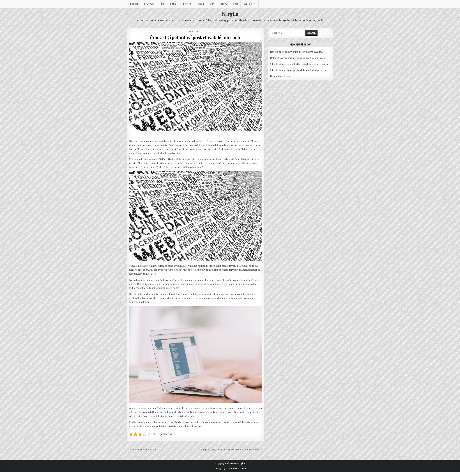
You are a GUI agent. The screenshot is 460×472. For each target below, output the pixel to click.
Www (235, 4)
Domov (173, 4)
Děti (162, 4)
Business (134, 4)
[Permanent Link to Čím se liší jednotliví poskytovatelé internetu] (196, 86)
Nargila (230, 14)
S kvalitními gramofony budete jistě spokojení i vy (299, 70)
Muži (212, 4)
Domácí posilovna (280, 76)
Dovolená (186, 4)
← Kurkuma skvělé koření (142, 449)
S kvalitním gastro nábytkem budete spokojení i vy (299, 64)
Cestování (149, 4)
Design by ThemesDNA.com (230, 468)
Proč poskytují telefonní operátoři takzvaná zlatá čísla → (231, 449)
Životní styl (249, 4)
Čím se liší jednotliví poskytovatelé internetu (196, 37)
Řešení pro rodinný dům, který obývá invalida (296, 52)
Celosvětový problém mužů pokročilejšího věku (298, 58)
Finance (200, 4)
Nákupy (223, 4)
